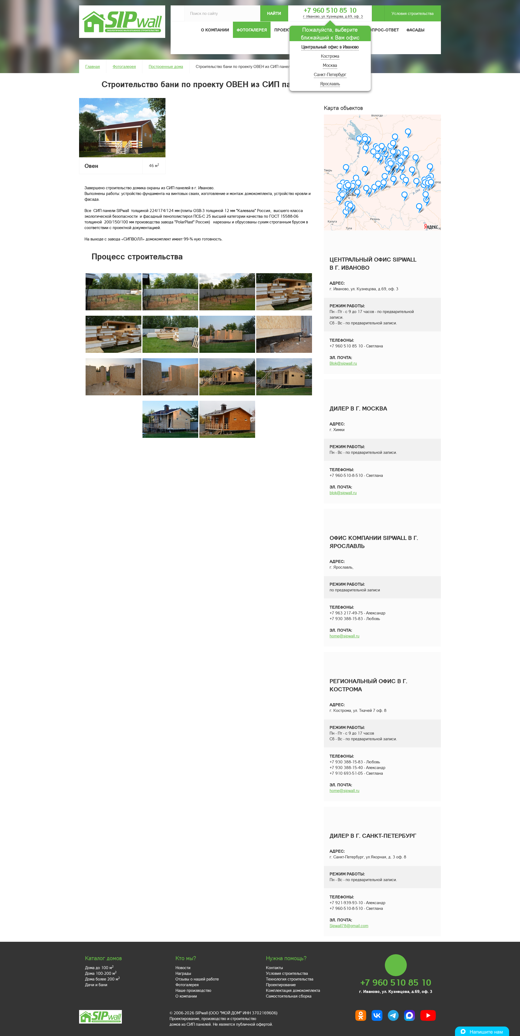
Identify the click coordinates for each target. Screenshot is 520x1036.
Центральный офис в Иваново (330, 46)
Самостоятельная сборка (288, 995)
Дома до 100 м (99, 967)
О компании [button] (215, 29)
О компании (186, 995)
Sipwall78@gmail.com (349, 925)
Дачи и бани (96, 984)
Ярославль (330, 83)
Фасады (415, 29)
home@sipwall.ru (344, 635)
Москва (330, 65)
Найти (274, 13)
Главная (92, 66)
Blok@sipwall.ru (343, 363)
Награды (183, 973)
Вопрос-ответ (382, 29)
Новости (183, 967)
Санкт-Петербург (330, 74)
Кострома (330, 55)
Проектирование (281, 984)
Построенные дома (166, 66)
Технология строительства (289, 978)
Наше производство (193, 990)
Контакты (274, 967)
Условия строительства (413, 13)
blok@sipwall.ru (343, 492)
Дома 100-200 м (100, 973)
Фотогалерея (252, 29)
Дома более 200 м (102, 978)
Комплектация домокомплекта (293, 990)
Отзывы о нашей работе (197, 978)
